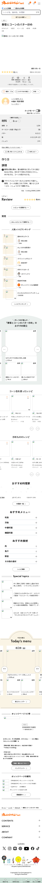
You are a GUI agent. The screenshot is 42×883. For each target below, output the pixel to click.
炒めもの (17, 808)
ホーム (4, 808)
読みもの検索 (19, 8)
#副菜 (13, 28)
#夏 (3, 31)
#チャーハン (15, 421)
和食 (7, 517)
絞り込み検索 (20, 17)
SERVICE (6, 826)
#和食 (34, 28)
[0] (29, 3)
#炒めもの (5, 28)
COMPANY (7, 837)
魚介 (7, 551)
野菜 (7, 556)
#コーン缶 (20, 28)
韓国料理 (8, 532)
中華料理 (8, 527)
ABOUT (5, 831)
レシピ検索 (7, 8)
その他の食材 (10, 561)
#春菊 (28, 28)
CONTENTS (7, 820)
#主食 (22, 421)
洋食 (7, 522)
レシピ (10, 808)
